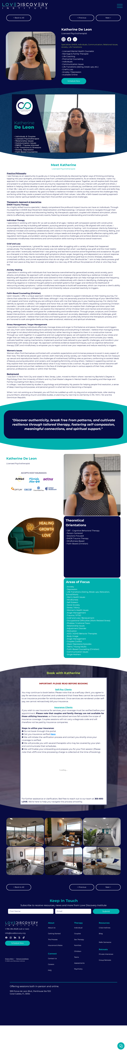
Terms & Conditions (22, 971)
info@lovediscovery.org (15, 945)
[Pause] (15, 149)
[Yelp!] (19, 950)
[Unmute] (19, 149)
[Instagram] (10, 950)
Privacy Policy (9, 971)
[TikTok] (23, 950)
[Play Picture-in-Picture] (107, 149)
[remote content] (63, 782)
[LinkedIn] (15, 950)
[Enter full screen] (111, 149)
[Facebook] (6, 950)
